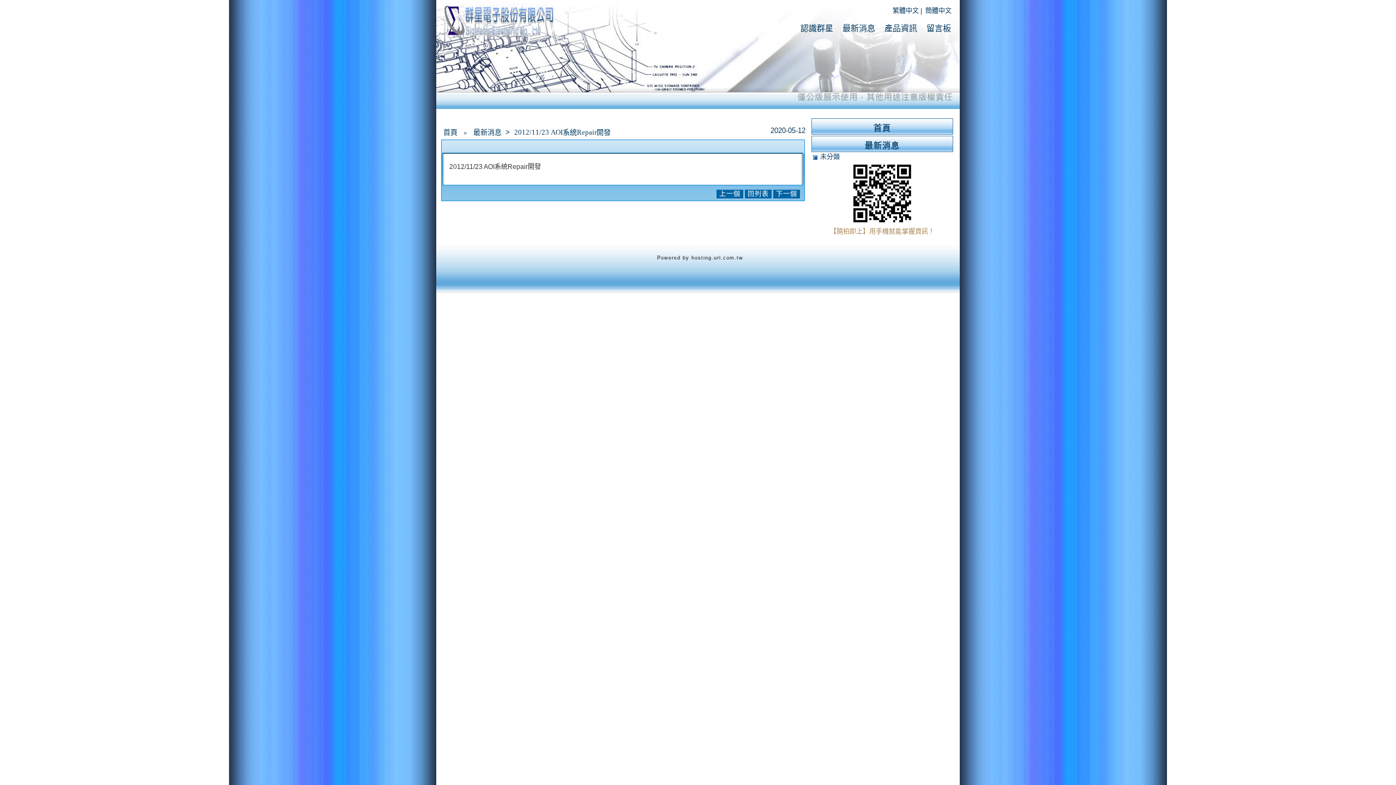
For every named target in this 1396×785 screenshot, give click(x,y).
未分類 (830, 157)
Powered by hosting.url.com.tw (700, 258)
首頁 (450, 132)
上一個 (730, 194)
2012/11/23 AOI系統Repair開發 (562, 132)
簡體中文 (938, 11)
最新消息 (859, 28)
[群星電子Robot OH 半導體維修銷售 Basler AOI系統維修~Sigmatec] (498, 36)
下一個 (786, 194)
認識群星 (817, 28)
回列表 (758, 194)
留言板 (938, 28)
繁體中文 (906, 11)
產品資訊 (900, 28)
